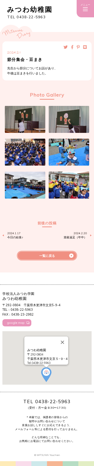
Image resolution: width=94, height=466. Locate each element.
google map (16, 322)
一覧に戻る (47, 256)
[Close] (62, 342)
